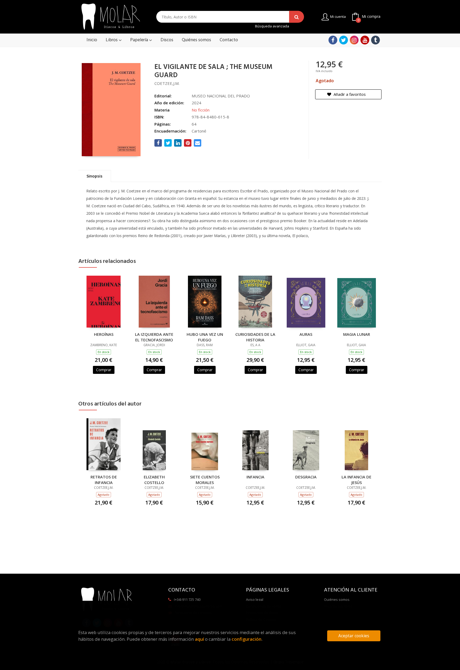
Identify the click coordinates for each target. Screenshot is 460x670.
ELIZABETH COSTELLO (154, 479)
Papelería (139, 40)
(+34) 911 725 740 (187, 599)
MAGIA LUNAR (356, 334)
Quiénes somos (337, 599)
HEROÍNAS (103, 334)
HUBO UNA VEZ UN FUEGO (205, 337)
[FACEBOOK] (332, 40)
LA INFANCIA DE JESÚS (356, 479)
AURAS (305, 334)
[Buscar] (296, 17)
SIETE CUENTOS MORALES (205, 479)
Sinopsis (94, 176)
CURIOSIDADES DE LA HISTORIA (255, 337)
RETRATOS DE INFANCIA (104, 479)
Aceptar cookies (353, 636)
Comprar (103, 369)
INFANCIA (255, 476)
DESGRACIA (306, 476)
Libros (112, 40)
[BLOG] (375, 40)
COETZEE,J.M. (166, 83)
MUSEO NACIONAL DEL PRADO (221, 95)
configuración (246, 639)
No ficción (201, 110)
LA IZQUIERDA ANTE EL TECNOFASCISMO (154, 337)
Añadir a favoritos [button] (349, 94)
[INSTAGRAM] (354, 40)
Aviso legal (254, 599)
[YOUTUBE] (364, 40)
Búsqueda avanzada (272, 26)
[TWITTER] (343, 40)
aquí (199, 639)
